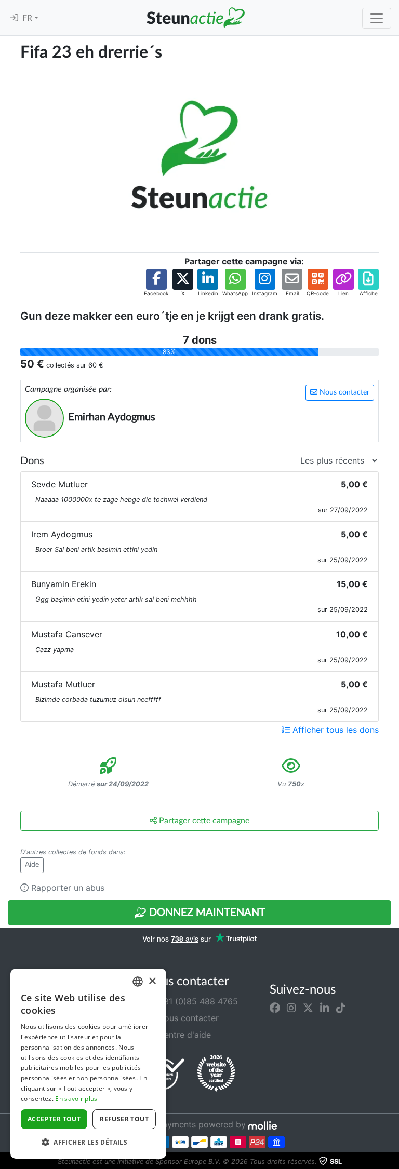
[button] (156, 283)
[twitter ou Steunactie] (308, 1007)
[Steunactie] (195, 17)
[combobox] (137, 981)
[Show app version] (391, 1161)
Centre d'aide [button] (183, 1034)
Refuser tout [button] (124, 1118)
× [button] (152, 981)
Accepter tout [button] (54, 1118)
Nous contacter (343, 392)
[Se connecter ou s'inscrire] (14, 18)
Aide (32, 864)
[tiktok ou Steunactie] (340, 1007)
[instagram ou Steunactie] (291, 1007)
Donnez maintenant (206, 912)
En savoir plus (76, 1098)
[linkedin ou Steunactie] (324, 1007)
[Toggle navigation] (376, 18)
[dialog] (88, 1064)
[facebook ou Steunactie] (275, 1007)
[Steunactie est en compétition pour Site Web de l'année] (216, 1073)
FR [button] (28, 18)
